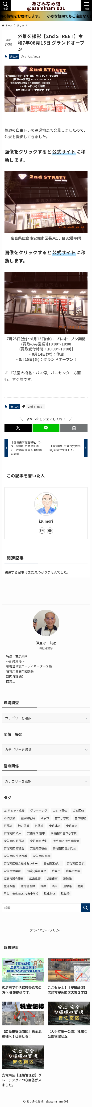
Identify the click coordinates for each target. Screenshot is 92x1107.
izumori (46, 521)
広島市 (56, 871)
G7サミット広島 (14, 810)
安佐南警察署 (12, 871)
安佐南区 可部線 (14, 841)
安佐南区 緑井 (52, 863)
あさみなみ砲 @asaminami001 (46, 5)
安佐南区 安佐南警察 (66, 841)
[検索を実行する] (85, 907)
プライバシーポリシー (46, 930)
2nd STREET (36, 406)
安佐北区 (54, 826)
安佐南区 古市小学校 (63, 833)
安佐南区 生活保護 (15, 856)
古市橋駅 (80, 818)
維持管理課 (28, 886)
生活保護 (9, 886)
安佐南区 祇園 (41, 856)
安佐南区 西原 (75, 863)
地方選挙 (23, 826)
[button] (17, 428)
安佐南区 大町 (39, 841)
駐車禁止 (49, 893)
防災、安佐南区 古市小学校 (21, 893)
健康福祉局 (28, 818)
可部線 (8, 826)
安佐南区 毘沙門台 (64, 848)
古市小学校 (62, 818)
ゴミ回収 (78, 810)
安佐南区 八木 (12, 833)
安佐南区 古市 (36, 833)
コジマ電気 (60, 810)
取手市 (45, 818)
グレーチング (38, 810)
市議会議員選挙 (36, 871)
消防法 (67, 878)
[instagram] (42, 531)
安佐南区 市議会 (14, 848)
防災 (80, 886)
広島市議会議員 (14, 878)
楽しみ (14, 56)
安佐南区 (71, 826)
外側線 (39, 826)
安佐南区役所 (38, 848)
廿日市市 (52, 878)
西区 (55, 886)
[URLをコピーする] (73, 428)
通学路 (67, 886)
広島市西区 (73, 871)
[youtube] (50, 531)
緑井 (43, 886)
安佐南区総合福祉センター (21, 863)
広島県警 (35, 878)
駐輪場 (65, 893)
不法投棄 (9, 818)
